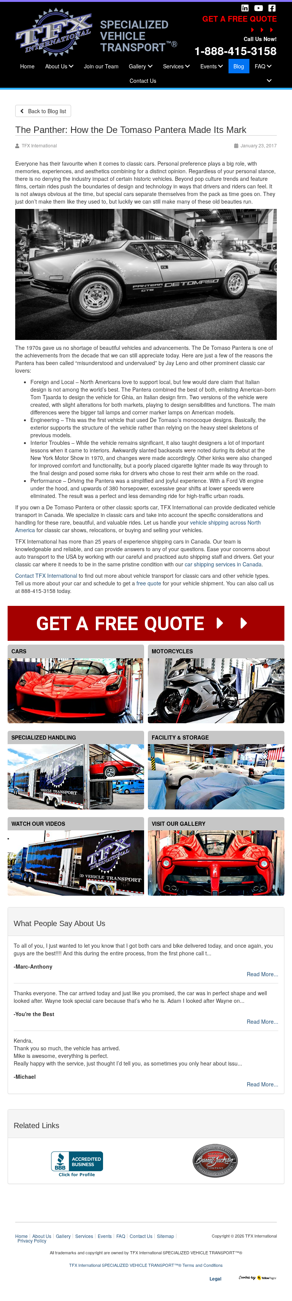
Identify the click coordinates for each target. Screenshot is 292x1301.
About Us (56, 66)
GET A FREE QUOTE (239, 18)
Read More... (262, 974)
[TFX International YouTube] (258, 7)
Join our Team (101, 66)
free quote (148, 583)
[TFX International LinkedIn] (245, 7)
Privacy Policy (31, 1240)
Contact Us (143, 80)
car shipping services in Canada (223, 564)
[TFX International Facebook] (272, 7)
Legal (215, 1278)
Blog (238, 66)
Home (27, 66)
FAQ (120, 1236)
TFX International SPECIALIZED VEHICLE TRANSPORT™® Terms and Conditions (146, 1265)
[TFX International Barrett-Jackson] (215, 1159)
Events (208, 66)
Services (173, 66)
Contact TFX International (46, 575)
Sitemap (165, 1236)
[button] (71, 66)
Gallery (137, 66)
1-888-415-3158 (235, 50)
